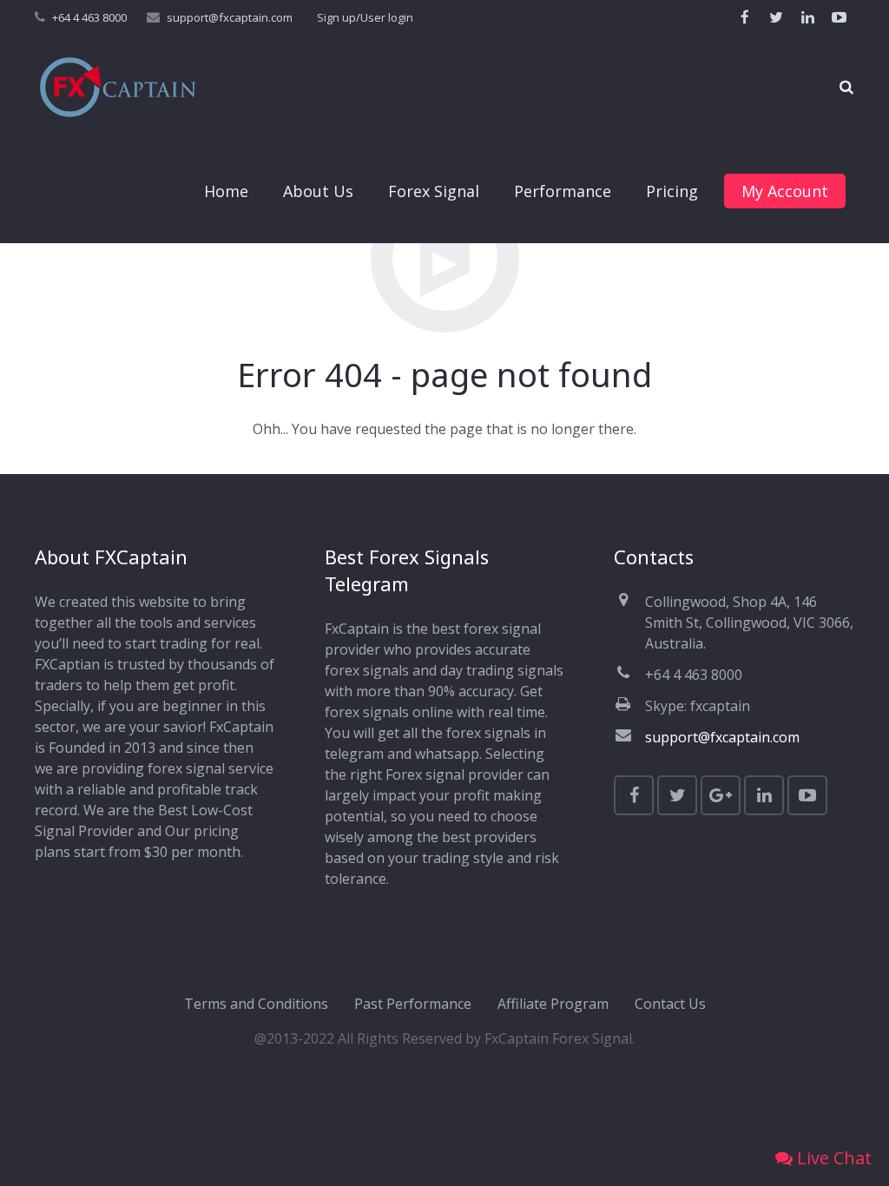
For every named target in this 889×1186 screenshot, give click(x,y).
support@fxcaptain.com (230, 17)
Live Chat (832, 1158)
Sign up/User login (365, 17)
